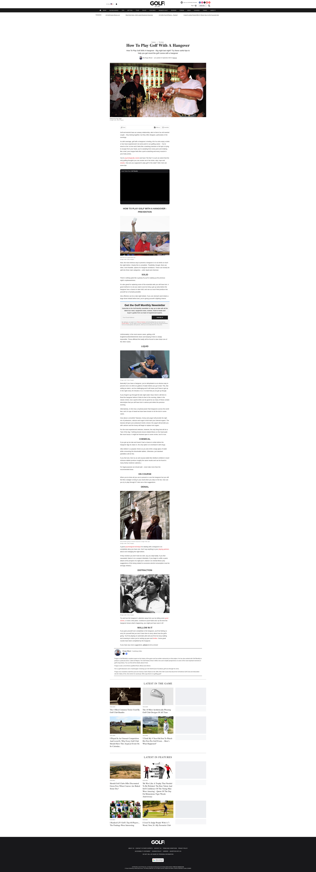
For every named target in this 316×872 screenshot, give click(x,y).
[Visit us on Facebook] (200, 2)
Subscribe (202, 5)
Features (152, 10)
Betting (129, 10)
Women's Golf (163, 10)
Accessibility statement (143, 851)
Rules (144, 10)
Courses (197, 10)
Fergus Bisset (148, 58)
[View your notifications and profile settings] (116, 4)
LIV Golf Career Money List (113, 15)
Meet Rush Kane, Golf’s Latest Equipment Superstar (139, 15)
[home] (100, 10)
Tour (137, 10)
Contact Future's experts (144, 848)
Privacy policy (183, 848)
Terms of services (141, 322)
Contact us (157, 848)
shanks (122, 163)
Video (189, 10)
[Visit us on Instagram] (202, 2)
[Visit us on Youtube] (207, 2)
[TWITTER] (124, 654)
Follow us (158, 127)
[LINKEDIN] (126, 654)
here (146, 662)
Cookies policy (157, 851)
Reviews (173, 10)
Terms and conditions (170, 848)
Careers (165, 851)
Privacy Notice (125, 323)
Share (124, 127)
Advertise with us (175, 851)
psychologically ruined (132, 158)
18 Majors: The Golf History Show (143, 660)
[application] (145, 187)
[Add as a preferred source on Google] (158, 860)
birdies (155, 638)
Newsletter (166, 127)
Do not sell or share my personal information (158, 854)
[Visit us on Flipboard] (209, 2)
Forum (182, 10)
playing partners (163, 549)
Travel (205, 10)
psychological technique (133, 547)
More (212, 10)
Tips (123, 10)
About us (131, 848)
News (104, 10)
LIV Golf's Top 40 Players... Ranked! (168, 15)
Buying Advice (114, 10)
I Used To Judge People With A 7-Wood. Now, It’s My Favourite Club (201, 15)
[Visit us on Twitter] (205, 2)
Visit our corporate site (178, 866)
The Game (161, 42)
